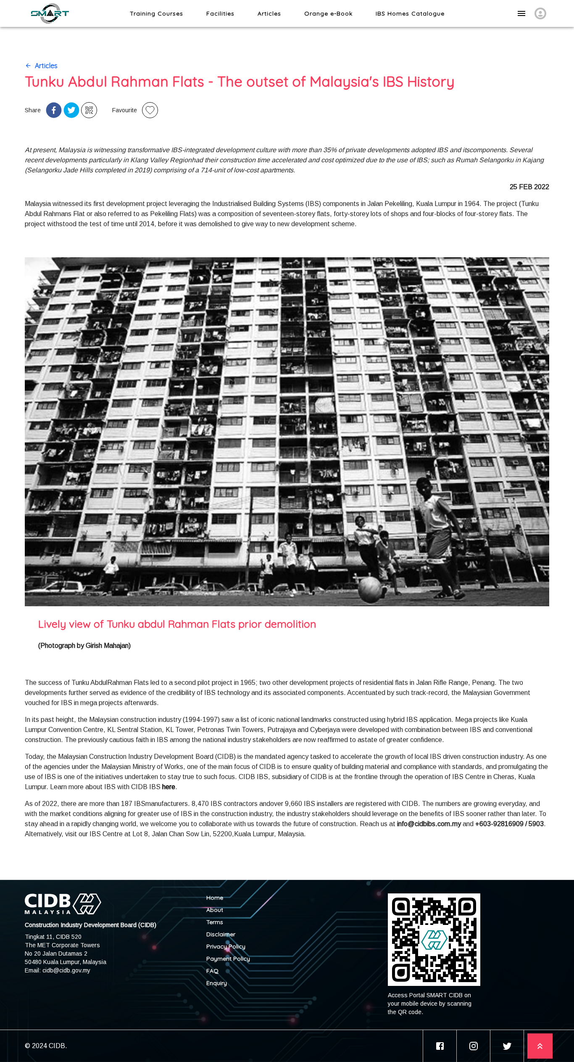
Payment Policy (228, 958)
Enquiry (216, 983)
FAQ (212, 971)
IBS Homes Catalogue (410, 13)
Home (214, 897)
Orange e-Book (328, 13)
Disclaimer (220, 934)
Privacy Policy (225, 946)
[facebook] (54, 110)
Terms (214, 922)
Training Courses (156, 13)
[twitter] (71, 110)
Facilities (220, 13)
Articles (269, 13)
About (214, 910)
